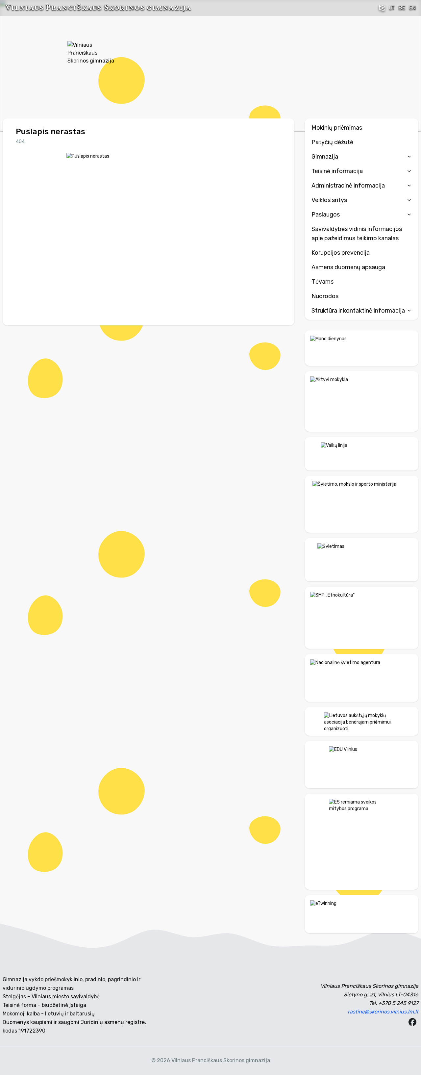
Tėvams (322, 281)
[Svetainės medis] (382, 8)
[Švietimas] (361, 559)
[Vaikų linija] (361, 454)
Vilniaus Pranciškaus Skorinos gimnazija (98, 7)
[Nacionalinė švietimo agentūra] (361, 678)
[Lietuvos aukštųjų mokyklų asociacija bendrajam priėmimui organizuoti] (361, 721)
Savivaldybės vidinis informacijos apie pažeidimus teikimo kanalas (356, 233)
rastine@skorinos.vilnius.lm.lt (383, 1012)
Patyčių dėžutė (332, 142)
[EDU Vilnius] (361, 764)
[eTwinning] (361, 914)
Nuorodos (324, 296)
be (402, 8)
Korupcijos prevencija (340, 252)
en (412, 8)
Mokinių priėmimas (336, 127)
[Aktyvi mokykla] (361, 401)
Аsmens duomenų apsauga (348, 267)
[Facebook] (412, 1022)
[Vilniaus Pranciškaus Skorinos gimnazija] (92, 65)
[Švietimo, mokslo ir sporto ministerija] (361, 504)
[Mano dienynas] (361, 348)
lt (392, 8)
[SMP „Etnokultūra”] (361, 618)
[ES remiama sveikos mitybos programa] (361, 842)
